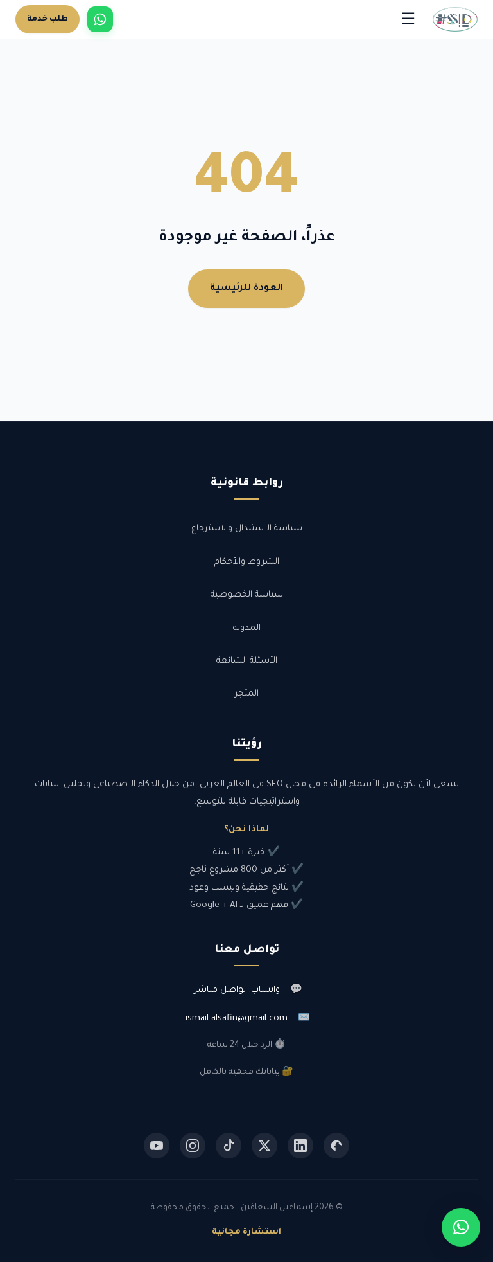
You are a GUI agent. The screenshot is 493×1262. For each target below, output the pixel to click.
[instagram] (192, 1145)
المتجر (246, 694)
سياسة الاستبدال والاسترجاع (246, 529)
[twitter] (264, 1145)
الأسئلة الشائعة (246, 661)
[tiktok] (228, 1145)
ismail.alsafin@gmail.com (237, 1018)
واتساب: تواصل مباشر (237, 990)
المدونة (247, 628)
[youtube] (156, 1145)
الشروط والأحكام (246, 562)
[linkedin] (300, 1145)
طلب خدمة (47, 19)
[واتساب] (100, 19)
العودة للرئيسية (246, 289)
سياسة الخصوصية (247, 595)
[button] (461, 1227)
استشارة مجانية (246, 1232)
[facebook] (336, 1145)
